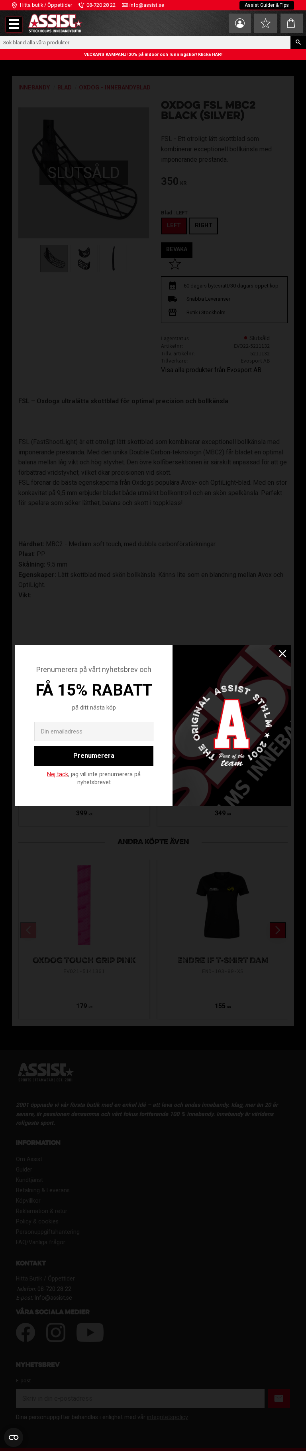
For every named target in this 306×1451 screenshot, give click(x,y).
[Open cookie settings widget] (13, 1437)
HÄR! (217, 54)
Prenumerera (93, 755)
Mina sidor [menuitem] (240, 23)
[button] (14, 24)
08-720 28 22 (101, 5)
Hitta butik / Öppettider (46, 5)
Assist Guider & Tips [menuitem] (267, 5)
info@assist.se (146, 5)
